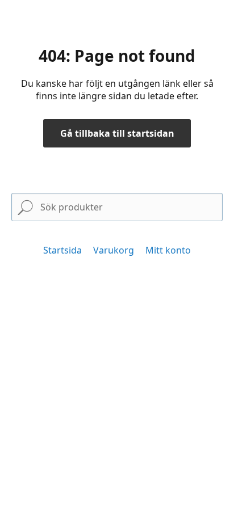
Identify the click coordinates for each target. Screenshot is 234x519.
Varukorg (113, 250)
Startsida (62, 250)
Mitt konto (168, 250)
